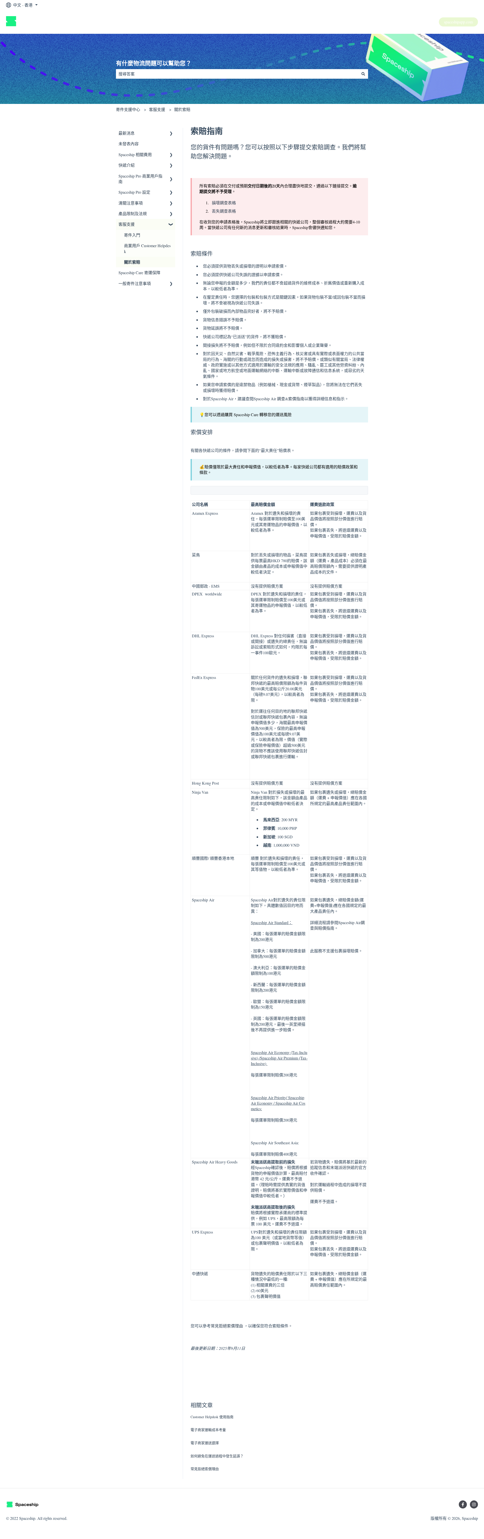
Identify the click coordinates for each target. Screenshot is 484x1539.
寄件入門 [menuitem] (132, 235)
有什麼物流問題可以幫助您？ (153, 63)
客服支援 (157, 109)
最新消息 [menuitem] (126, 133)
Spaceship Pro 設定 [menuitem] (134, 192)
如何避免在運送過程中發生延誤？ (217, 1456)
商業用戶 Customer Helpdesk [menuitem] (147, 248)
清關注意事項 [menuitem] (130, 203)
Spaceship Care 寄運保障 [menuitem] (139, 272)
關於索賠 (182, 109)
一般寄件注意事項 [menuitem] (134, 283)
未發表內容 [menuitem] (128, 143)
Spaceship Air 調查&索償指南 (279, 398)
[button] (171, 133)
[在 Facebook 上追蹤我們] (463, 1504)
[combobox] (237, 74)
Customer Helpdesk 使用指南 (212, 1416)
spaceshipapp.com (458, 21)
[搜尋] (363, 74)
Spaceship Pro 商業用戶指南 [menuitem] (140, 178)
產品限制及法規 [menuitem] (132, 213)
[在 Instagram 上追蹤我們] (474, 1504)
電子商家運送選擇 (205, 1442)
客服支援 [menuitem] (126, 224)
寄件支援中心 (128, 109)
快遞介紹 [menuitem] (126, 165)
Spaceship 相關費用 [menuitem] (135, 154)
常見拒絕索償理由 (227, 1325)
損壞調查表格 (224, 202)
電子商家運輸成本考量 (208, 1429)
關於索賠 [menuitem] (132, 262)
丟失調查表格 (224, 211)
